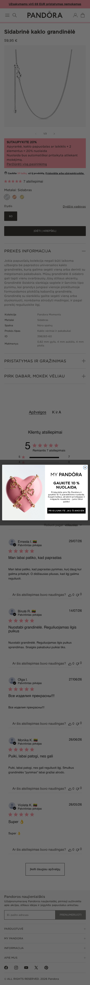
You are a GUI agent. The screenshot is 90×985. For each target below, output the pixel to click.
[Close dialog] (85, 467)
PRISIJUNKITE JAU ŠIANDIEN (66, 510)
